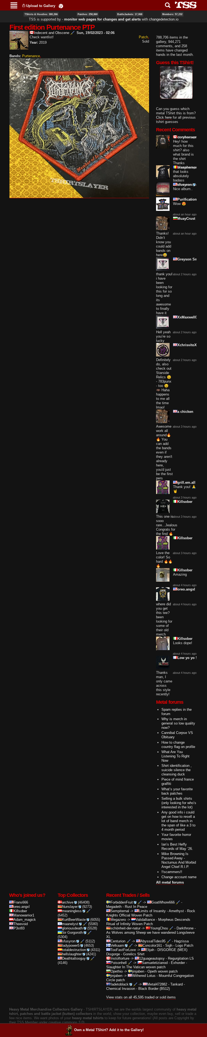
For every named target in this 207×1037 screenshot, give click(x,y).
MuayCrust (186, 219)
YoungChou (159, 928)
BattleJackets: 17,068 (129, 14)
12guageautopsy (152, 958)
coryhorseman (189, 137)
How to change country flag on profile (178, 744)
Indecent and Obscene (51, 33)
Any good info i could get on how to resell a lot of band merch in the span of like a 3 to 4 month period (178, 821)
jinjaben (138, 971)
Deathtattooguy (74, 958)
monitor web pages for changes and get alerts (102, 19)
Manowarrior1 (23, 915)
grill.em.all (186, 482)
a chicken (185, 412)
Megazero (118, 920)
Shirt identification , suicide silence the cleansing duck (176, 770)
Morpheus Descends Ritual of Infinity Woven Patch (148, 922)
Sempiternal (120, 911)
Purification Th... (191, 199)
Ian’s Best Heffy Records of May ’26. (177, 846)
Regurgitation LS (181, 958)
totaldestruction (74, 950)
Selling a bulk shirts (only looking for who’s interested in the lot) (178, 802)
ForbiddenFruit (122, 902)
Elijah (150, 950)
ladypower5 (71, 945)
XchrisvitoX (187, 345)
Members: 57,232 (172, 14)
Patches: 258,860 (88, 14)
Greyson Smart (189, 259)
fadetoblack (120, 984)
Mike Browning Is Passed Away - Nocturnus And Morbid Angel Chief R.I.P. (178, 860)
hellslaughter (72, 954)
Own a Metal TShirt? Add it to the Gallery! (109, 1030)
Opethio (117, 971)
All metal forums (170, 882)
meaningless (72, 911)
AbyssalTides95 (152, 941)
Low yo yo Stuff (190, 658)
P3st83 (19, 928)
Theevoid (20, 924)
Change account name (178, 877)
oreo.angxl (186, 589)
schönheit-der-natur (125, 928)
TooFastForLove (123, 950)
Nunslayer (70, 907)
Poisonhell (119, 963)
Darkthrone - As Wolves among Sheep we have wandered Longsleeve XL (151, 932)
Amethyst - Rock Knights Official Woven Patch (150, 913)
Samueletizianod (155, 963)
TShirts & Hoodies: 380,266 (41, 14)
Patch (143, 37)
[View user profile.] (18, 47)
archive (67, 902)
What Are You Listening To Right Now (175, 756)
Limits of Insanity (152, 911)
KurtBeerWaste (74, 920)
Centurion (118, 941)
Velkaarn (117, 945)
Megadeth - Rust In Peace (126, 907)
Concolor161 (152, 945)
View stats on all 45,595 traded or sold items (141, 997)
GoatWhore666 (163, 902)
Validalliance (145, 920)
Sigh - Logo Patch (179, 945)
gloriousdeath (72, 928)
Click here (164, 117)
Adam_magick (24, 920)
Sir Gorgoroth (72, 932)
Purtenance (31, 56)
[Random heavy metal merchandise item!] (61, 5)
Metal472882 (157, 984)
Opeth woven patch (162, 971)
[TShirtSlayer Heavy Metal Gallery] (183, 5)
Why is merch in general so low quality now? (178, 723)
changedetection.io (163, 19)
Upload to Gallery (40, 6)
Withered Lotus (144, 976)
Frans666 (20, 902)
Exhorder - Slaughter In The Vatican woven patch (146, 965)
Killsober (184, 502)
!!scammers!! (171, 872)
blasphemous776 (191, 167)
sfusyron (184, 185)
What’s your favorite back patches (177, 791)
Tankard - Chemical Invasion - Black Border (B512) (145, 986)
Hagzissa (181, 941)
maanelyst (70, 924)
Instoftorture (120, 958)
